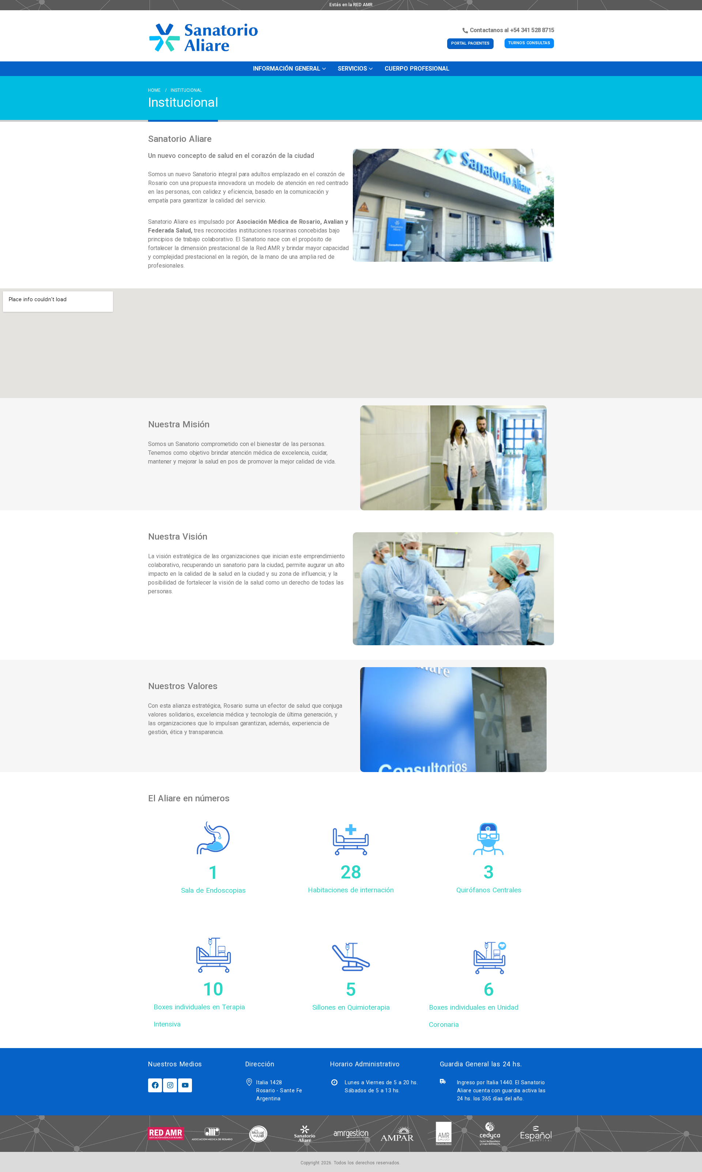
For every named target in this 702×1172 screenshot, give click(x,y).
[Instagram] (170, 1085)
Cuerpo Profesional (417, 68)
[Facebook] (155, 1085)
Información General (286, 68)
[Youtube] (185, 1085)
